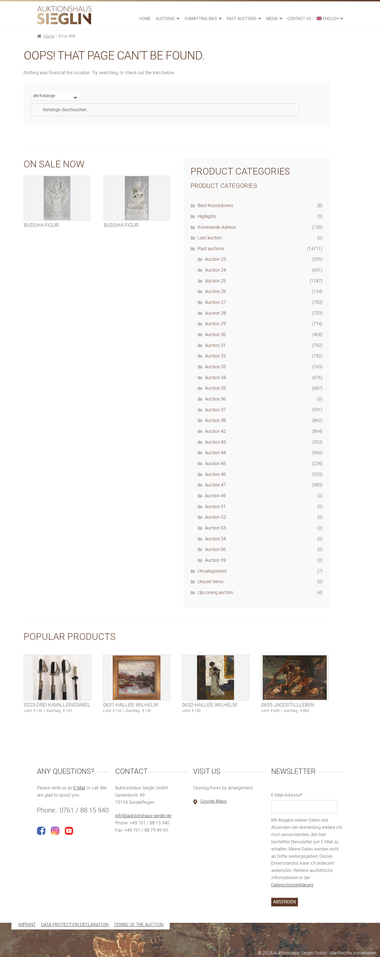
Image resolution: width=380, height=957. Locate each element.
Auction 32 (215, 356)
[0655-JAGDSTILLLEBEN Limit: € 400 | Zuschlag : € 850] (295, 677)
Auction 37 (215, 409)
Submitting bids (200, 18)
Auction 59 (215, 560)
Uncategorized (212, 571)
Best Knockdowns (215, 205)
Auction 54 (215, 538)
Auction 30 (215, 334)
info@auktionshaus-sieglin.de (143, 815)
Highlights (207, 216)
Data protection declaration (74, 925)
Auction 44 (215, 452)
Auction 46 (215, 474)
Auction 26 (215, 291)
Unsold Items (210, 581)
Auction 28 (215, 313)
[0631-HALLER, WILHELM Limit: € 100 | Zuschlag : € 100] (137, 677)
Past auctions (241, 18)
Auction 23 (215, 259)
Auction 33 (215, 366)
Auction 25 (215, 281)
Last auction (210, 237)
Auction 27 (215, 302)
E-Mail (79, 788)
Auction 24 (215, 270)
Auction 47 (215, 485)
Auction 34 (215, 377)
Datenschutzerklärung (292, 885)
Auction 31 (215, 345)
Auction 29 (215, 323)
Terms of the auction (138, 925)
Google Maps (213, 801)
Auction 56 (215, 549)
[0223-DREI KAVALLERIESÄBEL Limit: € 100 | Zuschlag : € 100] (57, 677)
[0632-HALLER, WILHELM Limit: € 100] (216, 677)
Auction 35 (215, 388)
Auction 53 (215, 528)
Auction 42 (215, 431)
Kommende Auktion (217, 227)
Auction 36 (215, 399)
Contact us (299, 18)
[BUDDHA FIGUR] (57, 198)
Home (144, 18)
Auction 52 (215, 517)
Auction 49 (215, 495)
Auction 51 (215, 506)
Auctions (165, 18)
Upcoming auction (215, 592)
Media (272, 18)
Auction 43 (215, 442)
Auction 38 (215, 420)
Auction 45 (215, 463)
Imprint (27, 925)
